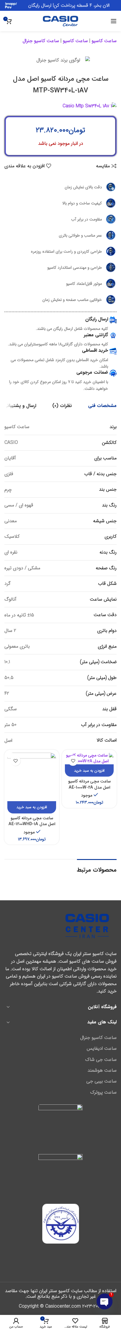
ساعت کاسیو (104, 40)
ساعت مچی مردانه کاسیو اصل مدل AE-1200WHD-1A (32, 821)
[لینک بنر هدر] (60, 5)
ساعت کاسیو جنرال (41, 40)
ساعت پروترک (103, 1092)
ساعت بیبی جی (101, 1081)
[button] (89, 770)
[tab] (102, 406)
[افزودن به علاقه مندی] (73, 761)
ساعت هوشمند (102, 1070)
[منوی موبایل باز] (114, 21)
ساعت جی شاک (101, 1059)
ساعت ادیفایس (102, 1048)
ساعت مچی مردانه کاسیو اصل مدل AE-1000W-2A (89, 784)
